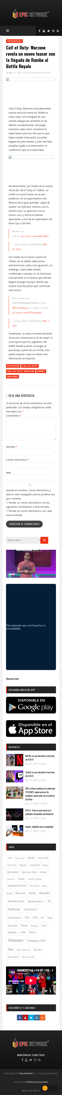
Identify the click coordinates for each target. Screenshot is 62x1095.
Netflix (32, 893)
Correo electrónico (17, 459)
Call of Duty (30, 366)
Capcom (22, 865)
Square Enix (12, 925)
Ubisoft (32, 932)
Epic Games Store (29, 872)
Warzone (12, 376)
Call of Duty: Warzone (20, 371)
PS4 (27, 917)
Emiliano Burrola (42, 72)
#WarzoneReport (20, 307)
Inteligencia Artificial (16, 885)
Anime (31, 857)
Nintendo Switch (16, 901)
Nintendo (44, 893)
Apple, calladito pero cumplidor (39, 826)
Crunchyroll (35, 865)
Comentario (13, 415)
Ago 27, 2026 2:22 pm (35, 780)
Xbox (10, 949)
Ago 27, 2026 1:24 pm (35, 830)
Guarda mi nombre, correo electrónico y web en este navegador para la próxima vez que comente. (30, 494)
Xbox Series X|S (28, 957)
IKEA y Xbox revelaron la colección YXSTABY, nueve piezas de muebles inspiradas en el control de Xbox (40, 794)
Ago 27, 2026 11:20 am (36, 803)
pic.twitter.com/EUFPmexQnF (27, 312)
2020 (9, 858)
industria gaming (34, 879)
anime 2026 (43, 858)
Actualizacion (19, 858)
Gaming (21, 878)
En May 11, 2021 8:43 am (18, 72)
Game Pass (11, 879)
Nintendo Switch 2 (36, 901)
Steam (24, 925)
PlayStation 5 (14, 917)
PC (49, 901)
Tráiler (23, 932)
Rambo (41, 371)
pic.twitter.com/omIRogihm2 (35, 236)
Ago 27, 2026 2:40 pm (35, 763)
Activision (13, 366)
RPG (42, 917)
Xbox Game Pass (23, 949)
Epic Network (26, 1073)
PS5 (35, 917)
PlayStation (14, 909)
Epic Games (12, 872)
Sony (49, 917)
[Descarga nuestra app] (31, 712)
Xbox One (37, 949)
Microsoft (20, 893)
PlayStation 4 (30, 909)
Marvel (9, 893)
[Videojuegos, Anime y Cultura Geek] (31, 18)
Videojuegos (14, 41)
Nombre (11, 446)
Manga (44, 885)
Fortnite (43, 872)
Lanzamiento (34, 885)
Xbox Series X (13, 957)
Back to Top (30, 1090)
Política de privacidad (37, 1082)
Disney (45, 865)
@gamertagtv (12, 678)
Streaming (34, 925)
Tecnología (12, 932)
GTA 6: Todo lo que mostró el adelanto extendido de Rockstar (39, 812)
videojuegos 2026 (36, 940)
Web (8, 472)
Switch (43, 925)
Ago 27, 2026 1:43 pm (35, 818)
